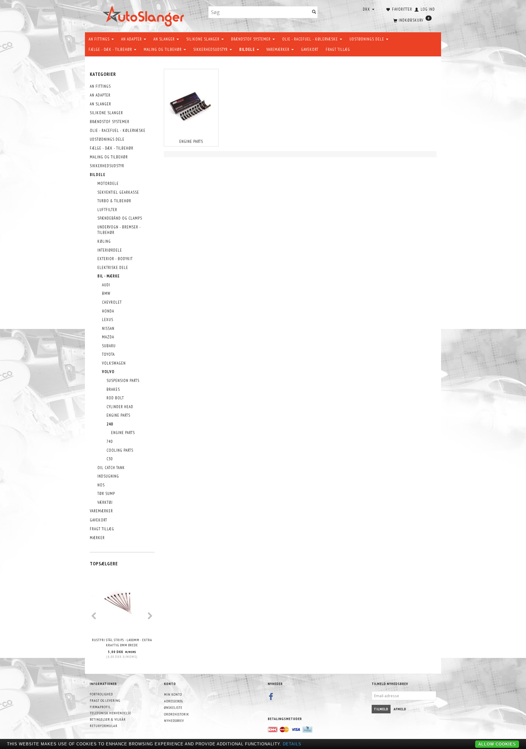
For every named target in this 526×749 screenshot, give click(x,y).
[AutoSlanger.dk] (144, 15)
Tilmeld (381, 709)
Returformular (103, 725)
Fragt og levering (105, 700)
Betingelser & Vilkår (108, 719)
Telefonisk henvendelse (110, 713)
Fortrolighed (101, 694)
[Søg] (314, 12)
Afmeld (400, 709)
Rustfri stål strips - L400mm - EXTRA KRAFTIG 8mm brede (122, 642)
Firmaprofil (100, 707)
